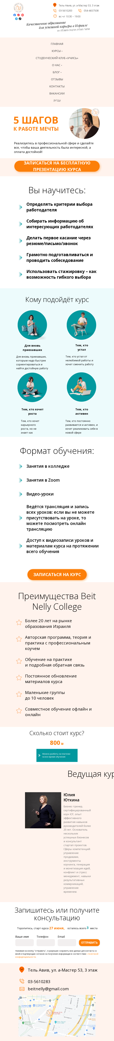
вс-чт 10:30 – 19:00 (69, 16)
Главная (57, 44)
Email (61, 936)
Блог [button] (56, 72)
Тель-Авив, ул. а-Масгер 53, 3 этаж (79, 5)
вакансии (57, 93)
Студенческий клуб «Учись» (57, 58)
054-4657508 (91, 10)
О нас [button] (56, 65)
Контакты (57, 86)
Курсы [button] (56, 51)
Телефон (42, 936)
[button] (57, 166)
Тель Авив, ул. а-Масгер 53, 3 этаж (62, 970)
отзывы (57, 79)
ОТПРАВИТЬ (89, 942)
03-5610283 (65, 10)
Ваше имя (22, 936)
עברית (57, 100)
